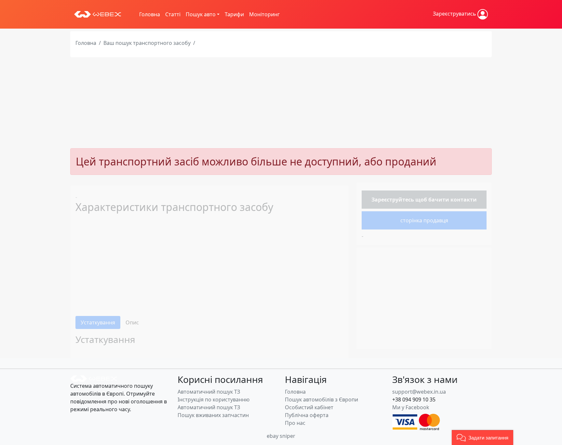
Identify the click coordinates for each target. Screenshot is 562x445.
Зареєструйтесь (392, 199)
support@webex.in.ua (419, 391)
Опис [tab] (132, 322)
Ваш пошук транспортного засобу (147, 42)
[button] (482, 437)
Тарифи (234, 14)
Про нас (295, 422)
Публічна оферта (306, 415)
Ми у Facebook (410, 407)
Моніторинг (264, 14)
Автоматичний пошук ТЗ (209, 391)
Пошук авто (201, 14)
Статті (173, 14)
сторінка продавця (424, 220)
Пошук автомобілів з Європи (321, 399)
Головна (149, 14)
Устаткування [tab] (98, 322)
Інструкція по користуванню (213, 399)
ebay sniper (281, 435)
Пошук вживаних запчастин (213, 415)
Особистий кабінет (309, 407)
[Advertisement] (281, 102)
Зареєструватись (455, 13)
